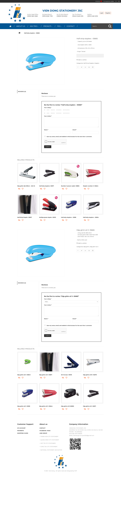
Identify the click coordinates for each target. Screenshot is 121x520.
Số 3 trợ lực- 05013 (66, 375)
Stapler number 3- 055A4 (90, 186)
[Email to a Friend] (85, 67)
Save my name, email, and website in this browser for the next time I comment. (69, 136)
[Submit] (110, 26)
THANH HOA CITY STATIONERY (49, 436)
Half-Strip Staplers (88, 63)
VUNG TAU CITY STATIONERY (48, 446)
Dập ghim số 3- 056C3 (23, 375)
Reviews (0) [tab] (22, 91)
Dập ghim (86, 246)
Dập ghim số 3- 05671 (89, 406)
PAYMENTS (20, 430)
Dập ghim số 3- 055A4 (46, 406)
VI (115, 1)
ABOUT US (20, 26)
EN (119, 1)
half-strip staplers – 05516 (68, 217)
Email (75, 129)
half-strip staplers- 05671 (46, 186)
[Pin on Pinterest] (89, 67)
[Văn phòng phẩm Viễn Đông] (17, 13)
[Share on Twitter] (81, 67)
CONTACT (70, 26)
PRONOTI (47, 26)
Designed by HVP (72, 471)
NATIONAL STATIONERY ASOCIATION (51, 450)
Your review (48, 116)
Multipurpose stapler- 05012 (47, 217)
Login (101, 13)
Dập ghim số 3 (94, 246)
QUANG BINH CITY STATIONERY (49, 440)
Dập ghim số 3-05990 (67, 406)
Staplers (96, 63)
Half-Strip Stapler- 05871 (24, 217)
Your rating (47, 107)
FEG (59, 26)
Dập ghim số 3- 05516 (23, 406)
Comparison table (108, 1)
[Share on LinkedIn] (92, 67)
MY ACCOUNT (21, 428)
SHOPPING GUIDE (22, 433)
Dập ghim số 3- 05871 (45, 375)
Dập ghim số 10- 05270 (90, 375)
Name (46, 129)
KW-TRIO (33, 26)
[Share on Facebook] (78, 67)
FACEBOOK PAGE (45, 430)
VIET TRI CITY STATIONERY (48, 443)
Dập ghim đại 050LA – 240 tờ (26, 186)
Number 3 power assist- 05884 (70, 186)
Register (108, 13)
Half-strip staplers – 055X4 (91, 217)
